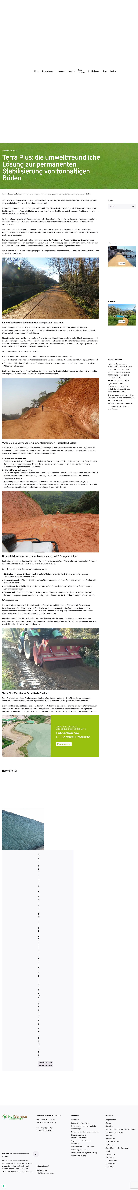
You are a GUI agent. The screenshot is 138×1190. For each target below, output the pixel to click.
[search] (133, 206)
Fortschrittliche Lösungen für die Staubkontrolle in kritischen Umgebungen (120, 406)
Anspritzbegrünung (45, 1062)
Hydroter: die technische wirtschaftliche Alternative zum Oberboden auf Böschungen (120, 367)
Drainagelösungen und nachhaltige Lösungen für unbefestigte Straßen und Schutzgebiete (121, 398)
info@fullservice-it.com (45, 1173)
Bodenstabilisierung (9, 151)
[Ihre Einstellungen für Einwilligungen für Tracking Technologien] (4, 1186)
